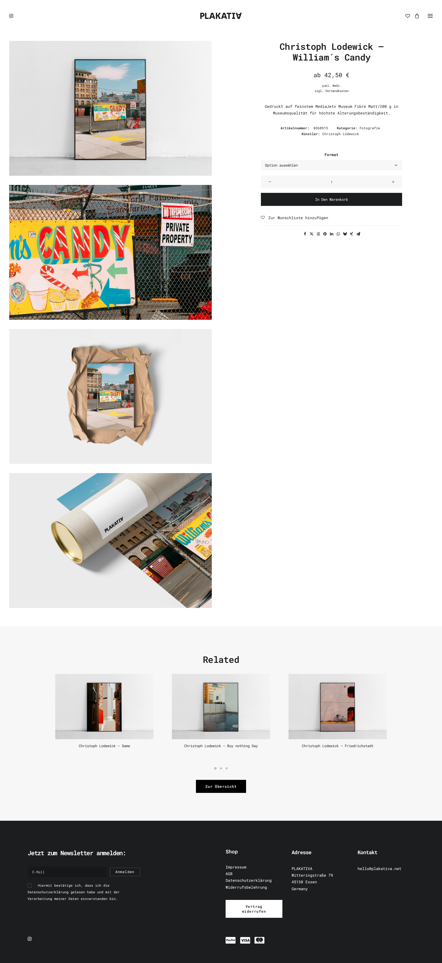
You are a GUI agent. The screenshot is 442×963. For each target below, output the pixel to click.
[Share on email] (358, 234)
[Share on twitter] (311, 234)
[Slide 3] (226, 768)
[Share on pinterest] (325, 234)
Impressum (236, 867)
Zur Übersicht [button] (221, 786)
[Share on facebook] (305, 234)
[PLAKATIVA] (221, 16)
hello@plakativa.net (379, 868)
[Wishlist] (405, 16)
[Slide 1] (215, 768)
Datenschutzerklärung (249, 880)
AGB (229, 873)
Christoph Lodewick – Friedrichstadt (337, 745)
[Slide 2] (221, 768)
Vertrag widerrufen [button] (254, 909)
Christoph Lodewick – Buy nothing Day (221, 745)
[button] (11, 16)
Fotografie (370, 128)
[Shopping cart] (414, 16)
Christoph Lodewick (340, 134)
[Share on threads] (318, 234)
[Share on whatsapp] (338, 234)
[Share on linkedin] (331, 234)
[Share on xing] (351, 234)
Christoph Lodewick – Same (104, 745)
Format (331, 154)
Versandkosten (337, 91)
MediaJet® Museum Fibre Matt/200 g (353, 106)
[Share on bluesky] (345, 234)
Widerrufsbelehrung (246, 887)
